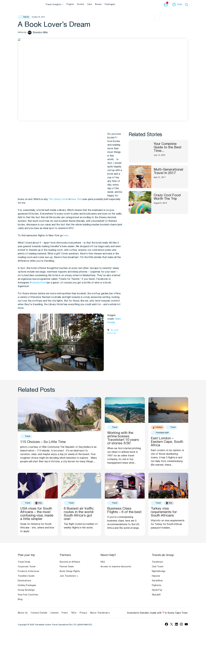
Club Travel (157, 567)
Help (179, 4)
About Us (23, 613)
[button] (187, 4)
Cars (89, 4)
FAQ (103, 562)
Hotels (80, 4)
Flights (70, 4)
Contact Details (39, 613)
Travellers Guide (26, 576)
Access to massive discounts (116, 567)
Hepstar (156, 576)
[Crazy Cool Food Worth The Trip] (140, 202)
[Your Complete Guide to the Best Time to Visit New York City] (140, 151)
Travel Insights (53, 5)
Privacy (83, 613)
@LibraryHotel (38, 283)
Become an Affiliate (70, 562)
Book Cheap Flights (70, 571)
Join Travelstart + (69, 576)
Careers (54, 613)
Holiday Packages (27, 585)
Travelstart (157, 562)
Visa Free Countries (28, 595)
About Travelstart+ (100, 613)
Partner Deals (67, 567)
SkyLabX (156, 595)
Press (65, 613)
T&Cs (73, 613)
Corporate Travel (26, 567)
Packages (110, 4)
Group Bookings (26, 590)
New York (76, 199)
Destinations (24, 581)
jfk (112, 330)
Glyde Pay (157, 590)
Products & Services (28, 571)
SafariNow (157, 581)
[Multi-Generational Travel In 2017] (140, 176)
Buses (98, 4)
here (65, 236)
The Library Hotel (58, 199)
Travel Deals (24, 562)
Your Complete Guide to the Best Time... (167, 147)
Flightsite (157, 585)
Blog (20, 599)
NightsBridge (158, 571)
